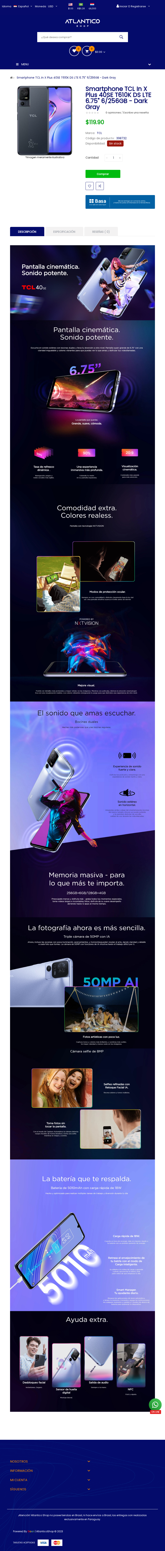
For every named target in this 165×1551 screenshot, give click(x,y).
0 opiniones (113, 112)
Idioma (6, 6)
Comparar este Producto (100, 186)
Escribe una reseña (136, 112)
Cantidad (92, 158)
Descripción (27, 232)
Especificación (64, 232)
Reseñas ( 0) (101, 232)
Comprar (103, 174)
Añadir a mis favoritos (90, 186)
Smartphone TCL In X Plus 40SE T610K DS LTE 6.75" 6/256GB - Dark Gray (66, 78)
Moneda (40, 6)
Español (23, 6)
